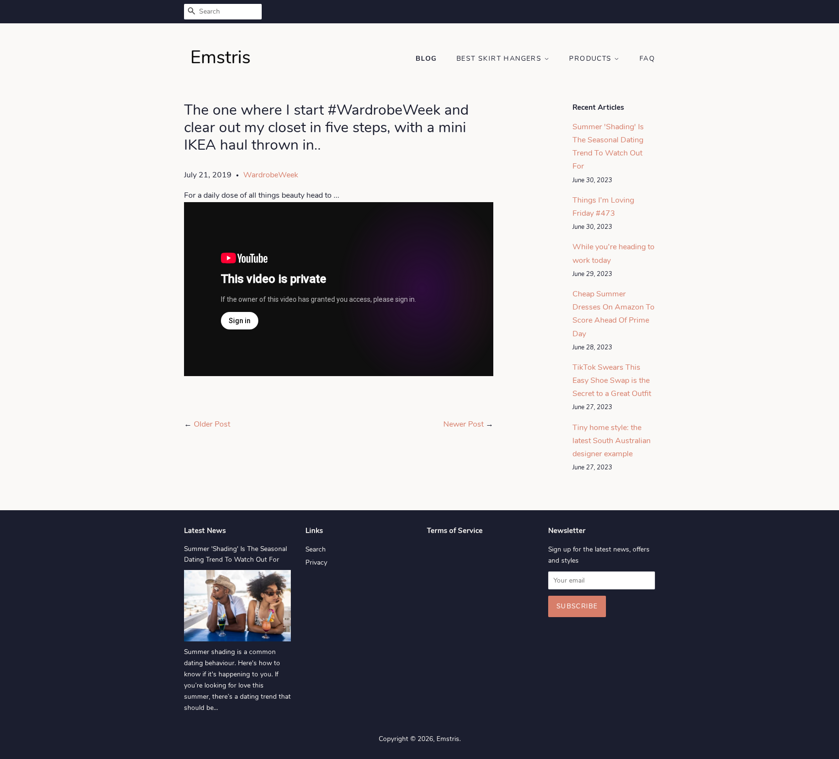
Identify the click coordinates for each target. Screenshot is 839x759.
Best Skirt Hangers (500, 58)
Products (591, 58)
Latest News (205, 530)
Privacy (316, 562)
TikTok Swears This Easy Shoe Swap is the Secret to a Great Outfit (611, 380)
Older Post (212, 424)
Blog (426, 58)
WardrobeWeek (270, 175)
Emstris (447, 738)
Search (315, 549)
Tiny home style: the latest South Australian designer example (611, 440)
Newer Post (463, 424)
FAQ (647, 58)
